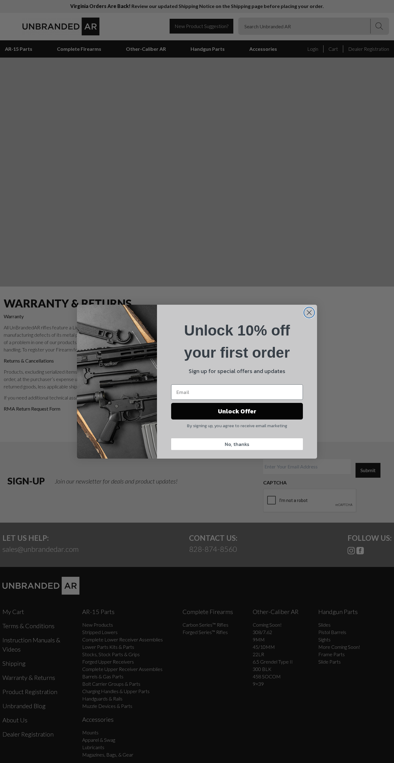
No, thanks (237, 444)
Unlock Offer (237, 411)
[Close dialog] (309, 312)
